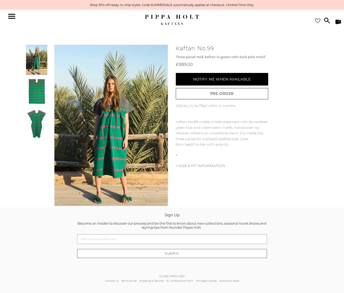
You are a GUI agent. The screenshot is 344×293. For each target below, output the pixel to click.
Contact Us (112, 280)
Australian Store (229, 280)
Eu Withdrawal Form (179, 280)
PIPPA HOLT (177, 276)
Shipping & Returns (151, 280)
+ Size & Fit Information (200, 165)
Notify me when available (222, 79)
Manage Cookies (206, 280)
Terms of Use (129, 280)
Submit (172, 253)
